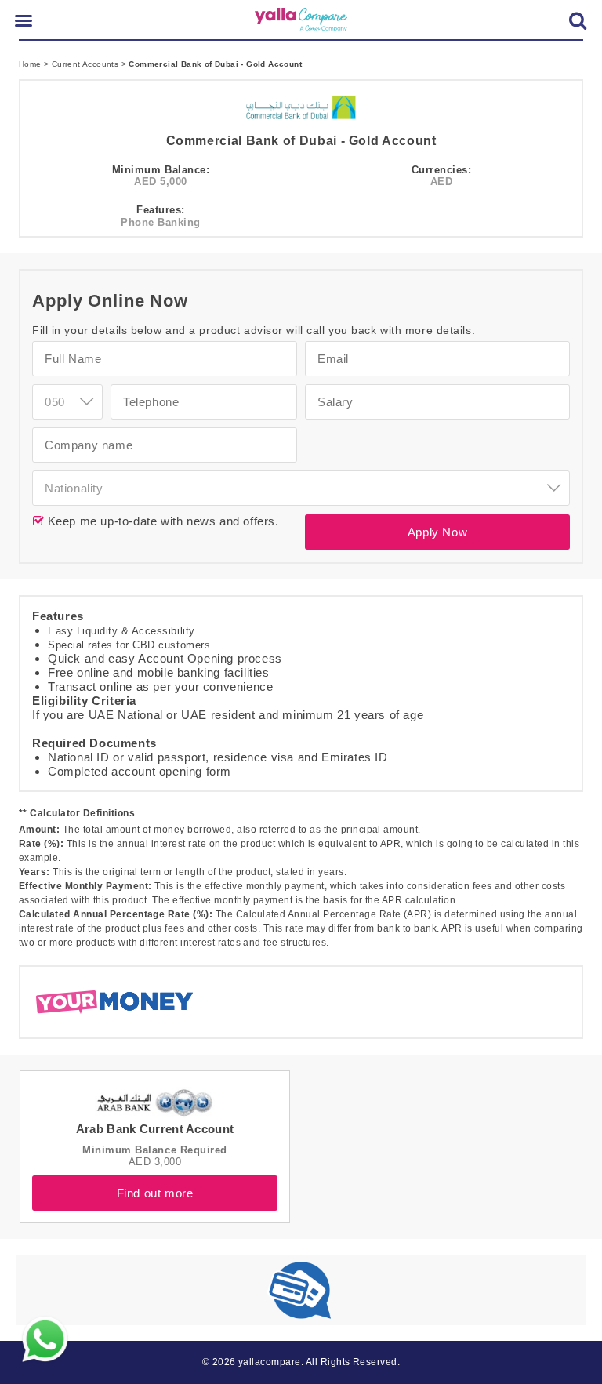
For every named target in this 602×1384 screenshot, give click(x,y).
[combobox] (301, 488)
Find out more (155, 1193)
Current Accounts (86, 64)
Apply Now (437, 532)
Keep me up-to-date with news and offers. (161, 521)
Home (31, 64)
